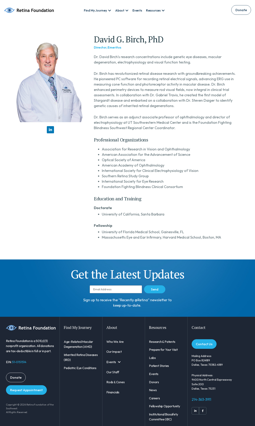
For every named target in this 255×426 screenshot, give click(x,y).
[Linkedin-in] (50, 129)
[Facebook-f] (202, 410)
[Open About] (126, 10)
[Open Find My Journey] (109, 10)
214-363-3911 (201, 399)
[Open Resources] (163, 10)
